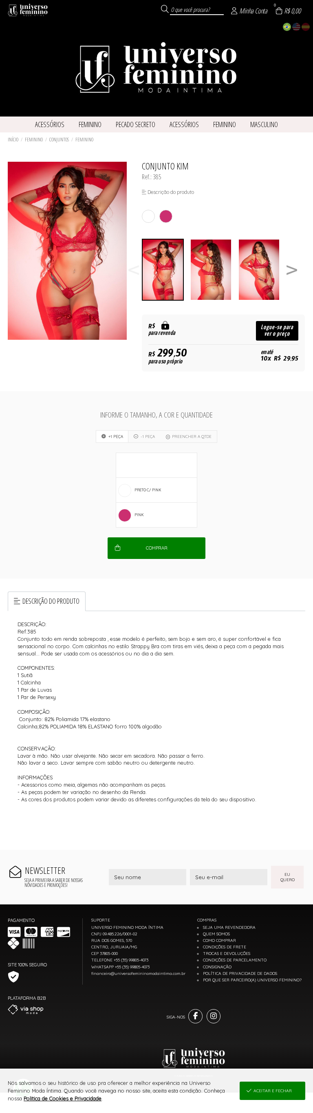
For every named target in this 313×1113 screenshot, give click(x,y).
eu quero (287, 877)
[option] (166, 270)
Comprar (157, 548)
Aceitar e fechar (272, 1090)
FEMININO (34, 139)
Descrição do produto (50, 601)
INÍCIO (13, 139)
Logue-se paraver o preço (277, 330)
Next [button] (292, 270)
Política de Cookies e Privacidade (62, 1098)
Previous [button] (134, 270)
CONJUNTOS (59, 139)
